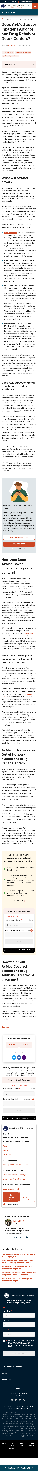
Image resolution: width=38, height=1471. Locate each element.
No (27, 1044)
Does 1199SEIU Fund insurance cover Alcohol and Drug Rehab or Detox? (17, 1261)
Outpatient (7, 1155)
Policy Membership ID (12, 930)
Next (19, 942)
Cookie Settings (31, 1444)
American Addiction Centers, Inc (19, 1408)
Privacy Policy (12, 1444)
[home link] (2, 19)
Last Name (7, 1320)
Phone (5, 1330)
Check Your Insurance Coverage (14, 1175)
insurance (23, 19)
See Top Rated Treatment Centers (15, 1165)
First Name (7, 1311)
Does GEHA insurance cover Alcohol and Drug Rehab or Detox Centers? (19, 1273)
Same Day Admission (11, 56)
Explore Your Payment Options (14, 1179)
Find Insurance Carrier (13, 920)
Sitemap (4, 1444)
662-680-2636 (12, 1)
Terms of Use (21, 1444)
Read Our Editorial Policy (18, 1237)
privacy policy (18, 1342)
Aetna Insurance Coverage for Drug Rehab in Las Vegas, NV (17, 1267)
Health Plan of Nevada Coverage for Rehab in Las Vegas (17, 1279)
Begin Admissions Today (11, 1189)
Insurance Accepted (24, 52)
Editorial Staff (12, 45)
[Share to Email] (24, 1057)
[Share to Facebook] (19, 1057)
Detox (5, 1146)
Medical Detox (9, 52)
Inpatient (6, 1150)
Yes (13, 1044)
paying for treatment (11, 19)
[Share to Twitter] (14, 1057)
